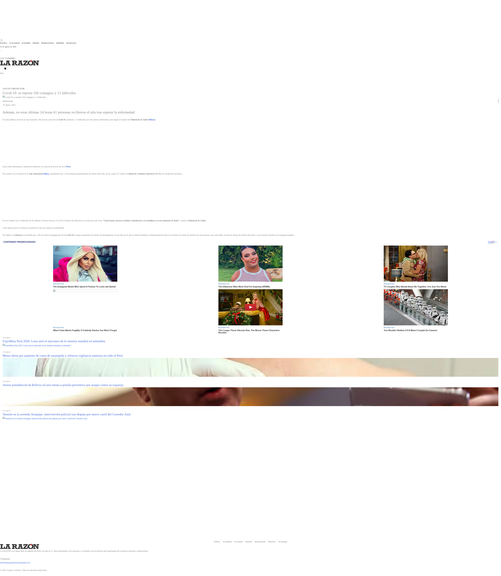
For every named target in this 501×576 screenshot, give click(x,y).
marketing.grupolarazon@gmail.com (15, 563)
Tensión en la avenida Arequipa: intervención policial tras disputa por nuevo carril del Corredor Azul (66, 414)
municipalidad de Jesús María (71, 85)
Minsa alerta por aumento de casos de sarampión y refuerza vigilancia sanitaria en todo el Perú (63, 355)
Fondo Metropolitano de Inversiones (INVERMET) (40, 85)
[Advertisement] (250, 19)
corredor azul (117, 85)
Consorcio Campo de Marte (10, 85)
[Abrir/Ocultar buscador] (5, 68)
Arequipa (134, 85)
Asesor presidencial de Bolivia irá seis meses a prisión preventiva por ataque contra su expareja (63, 385)
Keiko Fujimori (145, 85)
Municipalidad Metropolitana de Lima (97, 85)
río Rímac (126, 85)
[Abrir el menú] (1, 40)
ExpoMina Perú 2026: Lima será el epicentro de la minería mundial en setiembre (54, 341)
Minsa (152, 120)
